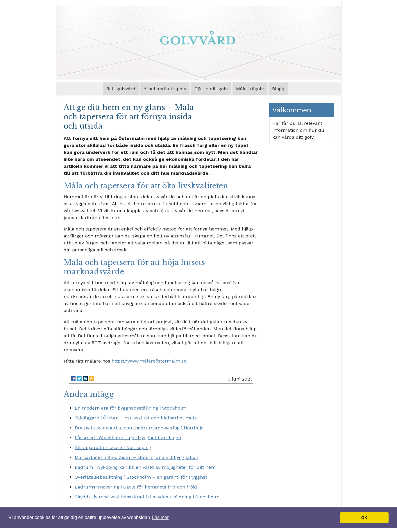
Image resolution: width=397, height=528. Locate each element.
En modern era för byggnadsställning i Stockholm (130, 408)
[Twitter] (79, 378)
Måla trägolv (250, 88)
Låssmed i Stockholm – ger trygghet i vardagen (128, 437)
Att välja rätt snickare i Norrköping (113, 447)
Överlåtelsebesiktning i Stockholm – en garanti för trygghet (141, 477)
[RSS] (91, 378)
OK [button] (364, 517)
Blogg (278, 88)
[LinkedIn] (85, 378)
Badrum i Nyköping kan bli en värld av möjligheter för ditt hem (145, 467)
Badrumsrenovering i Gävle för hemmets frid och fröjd (136, 487)
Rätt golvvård (120, 88)
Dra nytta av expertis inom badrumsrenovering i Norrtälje (139, 427)
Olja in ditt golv (211, 88)
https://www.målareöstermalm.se (149, 361)
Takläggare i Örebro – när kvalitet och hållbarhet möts (136, 418)
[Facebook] (73, 378)
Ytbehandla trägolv (165, 88)
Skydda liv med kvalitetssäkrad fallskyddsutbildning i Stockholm (147, 497)
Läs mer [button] (160, 517)
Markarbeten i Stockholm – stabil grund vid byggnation (136, 457)
